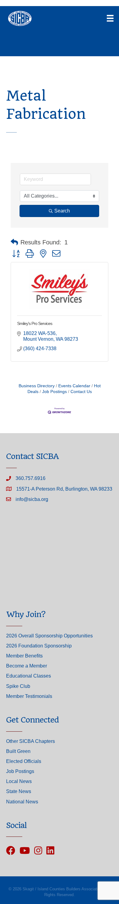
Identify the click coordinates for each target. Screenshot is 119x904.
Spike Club (18, 686)
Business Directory (37, 386)
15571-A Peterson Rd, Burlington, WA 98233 (64, 489)
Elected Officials (23, 761)
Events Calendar (74, 386)
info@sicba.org (32, 499)
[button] (14, 242)
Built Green (18, 751)
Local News (19, 781)
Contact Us (81, 391)
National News (22, 801)
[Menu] (110, 18)
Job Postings (54, 391)
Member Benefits (24, 655)
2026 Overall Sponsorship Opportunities (49, 635)
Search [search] (62, 210)
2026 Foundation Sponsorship (39, 645)
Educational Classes (28, 675)
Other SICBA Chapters (30, 741)
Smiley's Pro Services (34, 323)
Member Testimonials (29, 696)
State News (18, 791)
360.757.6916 (30, 478)
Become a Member (26, 665)
